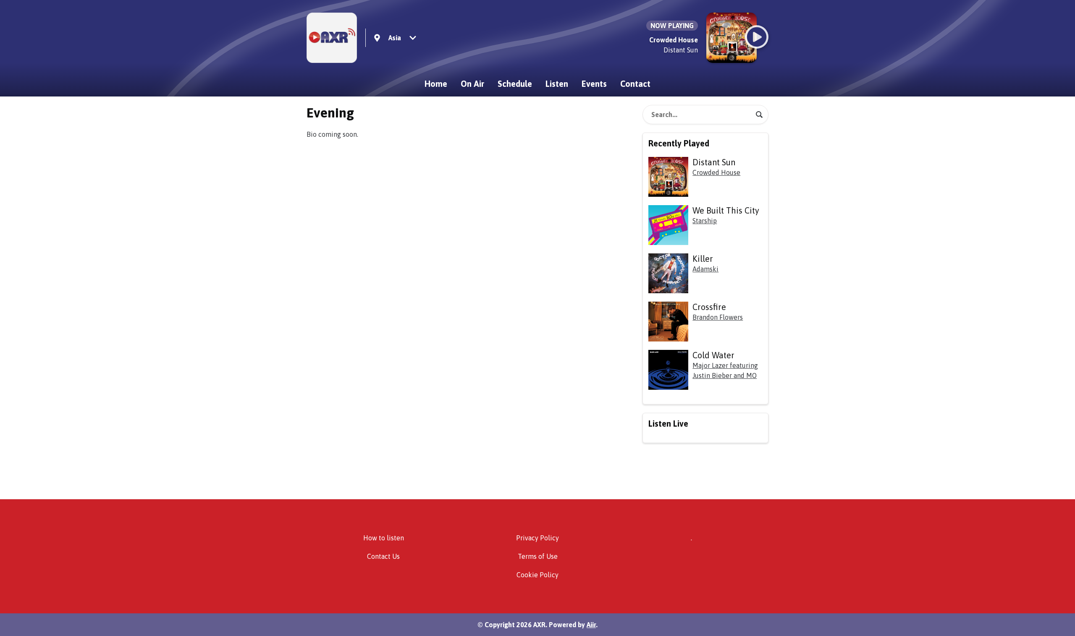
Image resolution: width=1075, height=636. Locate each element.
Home (436, 84)
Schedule (515, 84)
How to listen (383, 538)
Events (594, 84)
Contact (635, 84)
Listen (556, 84)
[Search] (759, 114)
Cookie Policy (537, 575)
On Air (472, 84)
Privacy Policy (537, 538)
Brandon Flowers (717, 317)
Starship (704, 220)
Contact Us (383, 556)
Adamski (705, 269)
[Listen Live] (756, 37)
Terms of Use (538, 556)
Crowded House (716, 172)
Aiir (591, 624)
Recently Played (678, 143)
